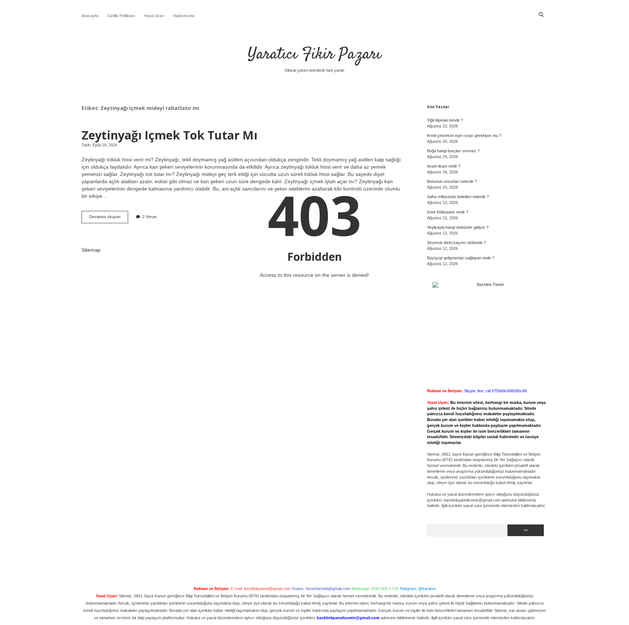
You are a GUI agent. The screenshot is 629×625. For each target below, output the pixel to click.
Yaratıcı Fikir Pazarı (314, 54)
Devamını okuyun (108, 218)
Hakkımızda (183, 15)
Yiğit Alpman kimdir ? (445, 120)
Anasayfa (90, 15)
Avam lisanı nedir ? (443, 166)
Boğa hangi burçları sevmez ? (453, 151)
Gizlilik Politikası (121, 15)
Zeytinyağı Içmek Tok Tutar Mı (169, 135)
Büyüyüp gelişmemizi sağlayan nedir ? (460, 258)
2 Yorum (149, 217)
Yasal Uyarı (154, 15)
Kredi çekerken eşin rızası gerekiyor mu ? (464, 135)
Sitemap (91, 250)
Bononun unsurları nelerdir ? (452, 181)
